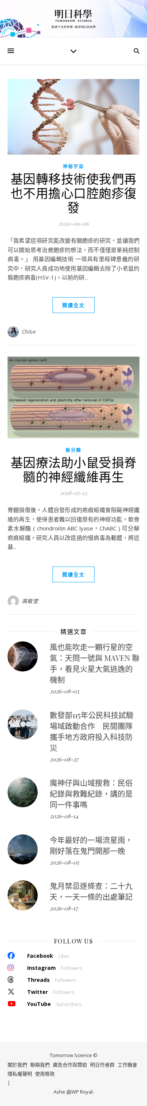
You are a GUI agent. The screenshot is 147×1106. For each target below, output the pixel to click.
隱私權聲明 (20, 1073)
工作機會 (127, 1064)
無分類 (73, 450)
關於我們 (17, 1064)
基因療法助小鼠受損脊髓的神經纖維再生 (74, 469)
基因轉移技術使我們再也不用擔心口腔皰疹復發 (74, 192)
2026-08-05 (64, 862)
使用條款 (45, 1073)
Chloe (29, 331)
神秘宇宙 (73, 166)
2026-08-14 (64, 816)
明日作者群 (102, 1064)
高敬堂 (30, 601)
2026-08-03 (64, 691)
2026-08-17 (64, 908)
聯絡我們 (40, 1064)
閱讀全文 (73, 305)
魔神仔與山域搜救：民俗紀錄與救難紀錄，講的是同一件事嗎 (91, 794)
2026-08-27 (64, 759)
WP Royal (82, 1091)
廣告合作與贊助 (70, 1064)
